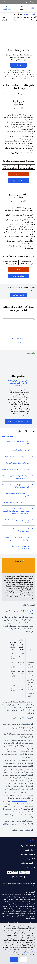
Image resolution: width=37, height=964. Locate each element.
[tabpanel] (18, 190)
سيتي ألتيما (18, 101)
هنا (29, 718)
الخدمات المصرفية (26, 846)
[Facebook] (24, 877)
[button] (20, 342)
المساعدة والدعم (27, 854)
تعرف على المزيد (21, 181)
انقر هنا (30, 611)
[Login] (7, 6)
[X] (16, 877)
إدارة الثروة (29, 850)
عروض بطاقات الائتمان (18, 338)
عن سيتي (29, 867)
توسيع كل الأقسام (7, 436)
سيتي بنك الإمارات (30, 2)
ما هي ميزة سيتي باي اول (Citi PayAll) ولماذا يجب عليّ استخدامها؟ (18, 383)
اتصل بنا (30, 859)
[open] (32, 8)
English (4, 2)
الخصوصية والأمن (27, 863)
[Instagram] (20, 877)
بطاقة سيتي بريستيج (19, 194)
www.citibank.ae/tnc (19, 801)
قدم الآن (22, 174)
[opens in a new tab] (18, 108)
